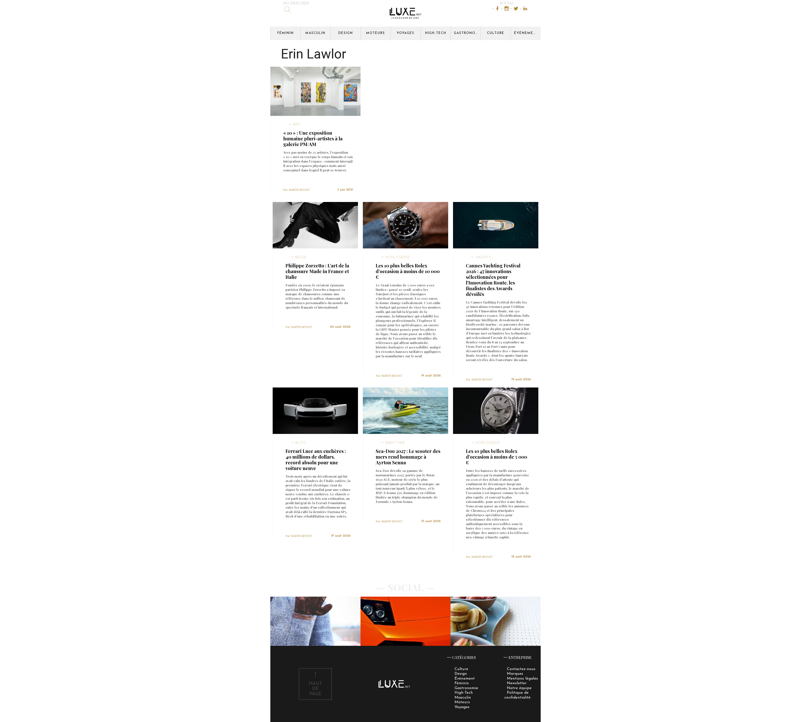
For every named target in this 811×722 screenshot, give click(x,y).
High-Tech (435, 33)
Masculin (315, 33)
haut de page (315, 689)
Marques (515, 674)
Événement (526, 33)
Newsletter (517, 683)
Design (345, 33)
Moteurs (375, 33)
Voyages (405, 33)
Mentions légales (522, 679)
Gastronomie (467, 33)
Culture (495, 33)
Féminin (285, 33)
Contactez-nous (521, 669)
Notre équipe (519, 688)
